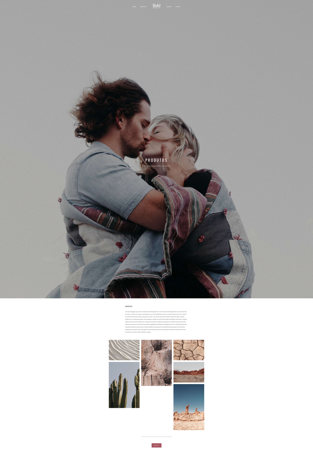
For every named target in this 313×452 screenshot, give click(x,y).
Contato (169, 6)
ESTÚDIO (178, 6)
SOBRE (134, 6)
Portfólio (143, 6)
